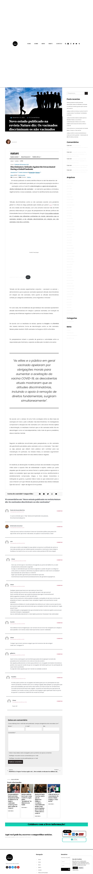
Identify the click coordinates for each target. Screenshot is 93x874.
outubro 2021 (70, 291)
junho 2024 (69, 210)
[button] (66, 44)
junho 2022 (69, 269)
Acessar (69, 330)
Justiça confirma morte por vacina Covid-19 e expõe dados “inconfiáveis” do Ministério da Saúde (77, 113)
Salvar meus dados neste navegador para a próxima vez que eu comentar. (30, 753)
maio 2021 (69, 305)
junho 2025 (69, 188)
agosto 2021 (69, 296)
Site (44, 726)
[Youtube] (76, 43)
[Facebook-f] (70, 43)
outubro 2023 (70, 232)
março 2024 (70, 218)
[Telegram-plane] (79, 43)
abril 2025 (69, 194)
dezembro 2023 (70, 226)
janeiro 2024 (70, 224)
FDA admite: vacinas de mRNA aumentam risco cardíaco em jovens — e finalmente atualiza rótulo (76, 154)
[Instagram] (7, 867)
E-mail (28, 726)
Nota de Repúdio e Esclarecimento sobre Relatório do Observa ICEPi (77, 147)
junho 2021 (69, 302)
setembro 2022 (70, 261)
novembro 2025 (70, 180)
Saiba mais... (76, 870)
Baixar (28, 277)
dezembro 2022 (70, 253)
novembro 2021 (70, 288)
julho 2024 (69, 207)
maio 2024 (69, 213)
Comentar (59, 511)
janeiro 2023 (70, 251)
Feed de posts (70, 332)
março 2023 (70, 245)
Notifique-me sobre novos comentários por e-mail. (23, 755)
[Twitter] (73, 43)
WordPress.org (70, 338)
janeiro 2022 (70, 283)
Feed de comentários (72, 335)
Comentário (12, 733)
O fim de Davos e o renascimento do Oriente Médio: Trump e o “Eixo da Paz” (53, 798)
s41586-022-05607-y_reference (17, 277)
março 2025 (70, 197)
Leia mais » (11, 811)
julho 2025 (69, 186)
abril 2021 (69, 307)
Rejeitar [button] (81, 867)
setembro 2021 (70, 294)
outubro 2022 (70, 259)
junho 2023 (69, 237)
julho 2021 (69, 299)
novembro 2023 (70, 229)
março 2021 (69, 310)
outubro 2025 (70, 183)
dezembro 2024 (70, 205)
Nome (10, 726)
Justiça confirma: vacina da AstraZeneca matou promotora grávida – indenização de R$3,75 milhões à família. (77, 135)
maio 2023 (69, 240)
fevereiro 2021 (70, 313)
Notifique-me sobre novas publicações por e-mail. (23, 758)
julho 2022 (69, 267)
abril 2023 (69, 242)
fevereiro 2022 (70, 280)
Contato (59, 43)
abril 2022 (69, 275)
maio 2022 (69, 272)
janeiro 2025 (70, 202)
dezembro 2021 (70, 286)
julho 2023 (69, 234)
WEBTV (51, 43)
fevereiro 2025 (70, 199)
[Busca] (86, 93)
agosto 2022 (70, 264)
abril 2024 (69, 215)
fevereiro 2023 (70, 248)
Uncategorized (70, 321)
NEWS (43, 43)
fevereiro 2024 (70, 221)
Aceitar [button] (75, 867)
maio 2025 (69, 191)
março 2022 (70, 278)
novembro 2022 (70, 256)
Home (29, 43)
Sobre (36, 43)
